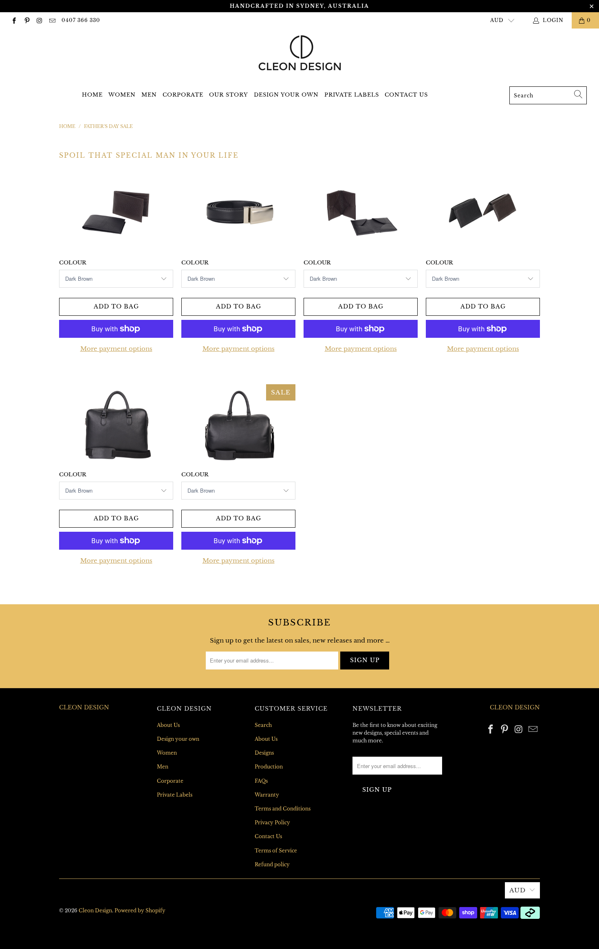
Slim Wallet (483, 213)
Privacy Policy (272, 822)
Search (263, 725)
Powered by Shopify (140, 910)
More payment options (116, 348)
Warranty (267, 795)
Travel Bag (238, 425)
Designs (264, 753)
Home (92, 94)
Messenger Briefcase (116, 425)
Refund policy (272, 864)
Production (269, 767)
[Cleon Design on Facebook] (13, 20)
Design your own (286, 94)
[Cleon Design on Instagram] (39, 20)
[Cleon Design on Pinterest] (26, 20)
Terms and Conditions (283, 809)
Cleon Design (95, 910)
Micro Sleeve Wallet (361, 213)
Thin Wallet (116, 213)
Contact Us (406, 94)
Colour (72, 262)
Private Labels (351, 94)
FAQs (261, 781)
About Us (168, 725)
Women (122, 94)
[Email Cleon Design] (51, 20)
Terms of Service (276, 851)
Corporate (183, 94)
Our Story (228, 94)
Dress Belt (238, 213)
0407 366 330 (81, 20)
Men (149, 94)
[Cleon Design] (299, 53)
